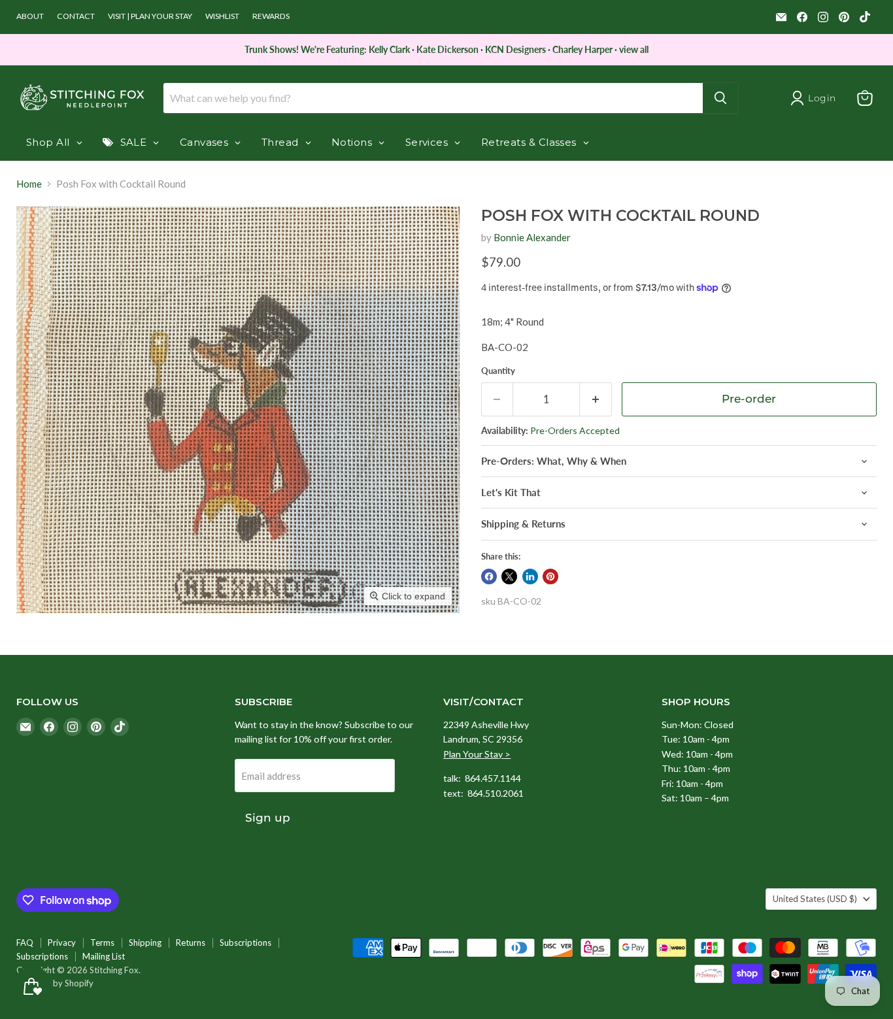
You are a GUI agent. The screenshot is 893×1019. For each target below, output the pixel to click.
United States (815, 899)
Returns (190, 942)
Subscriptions (245, 942)
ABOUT (30, 16)
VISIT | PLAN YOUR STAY (150, 16)
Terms (102, 942)
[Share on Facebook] (489, 576)
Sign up (267, 817)
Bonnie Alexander (532, 237)
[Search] (720, 98)
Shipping (145, 942)
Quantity (498, 371)
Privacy (62, 942)
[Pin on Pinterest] (550, 576)
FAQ (24, 942)
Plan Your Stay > (477, 754)
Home (29, 184)
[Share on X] (509, 576)
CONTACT (76, 16)
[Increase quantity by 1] (596, 399)
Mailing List (103, 956)
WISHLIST (222, 16)
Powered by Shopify (54, 983)
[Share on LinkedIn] (530, 576)
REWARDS (271, 16)
